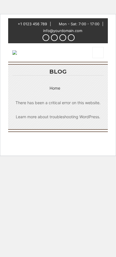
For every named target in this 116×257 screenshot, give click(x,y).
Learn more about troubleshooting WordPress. (58, 116)
